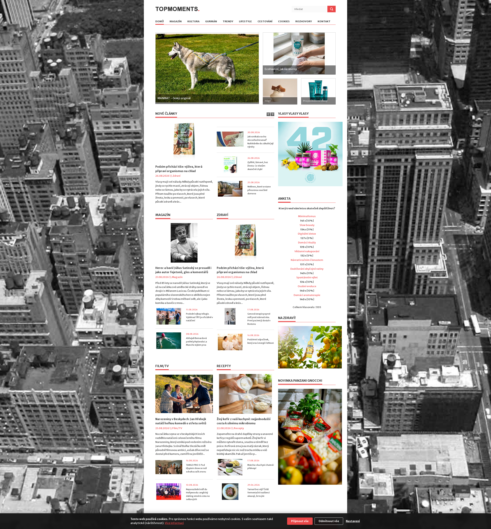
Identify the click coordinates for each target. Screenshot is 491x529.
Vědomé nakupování (306, 251)
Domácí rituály (307, 242)
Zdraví (176, 175)
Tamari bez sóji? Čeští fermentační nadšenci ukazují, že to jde (258, 492)
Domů (159, 21)
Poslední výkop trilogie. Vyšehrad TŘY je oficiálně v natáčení (199, 317)
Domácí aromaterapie (307, 295)
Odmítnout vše (329, 521)
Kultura (193, 21)
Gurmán (211, 21)
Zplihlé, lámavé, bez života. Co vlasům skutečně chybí (257, 182)
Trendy (228, 21)
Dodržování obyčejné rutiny (306, 268)
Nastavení (353, 521)
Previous (158, 67)
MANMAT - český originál (174, 98)
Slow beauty (307, 225)
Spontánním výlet (307, 277)
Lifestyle (245, 21)
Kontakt (324, 21)
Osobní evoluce (307, 286)
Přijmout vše (300, 521)
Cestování (265, 21)
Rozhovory (303, 21)
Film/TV (177, 428)
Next (255, 67)
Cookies (284, 21)
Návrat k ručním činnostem (307, 260)
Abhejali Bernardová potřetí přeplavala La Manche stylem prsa (196, 341)
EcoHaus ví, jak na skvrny (281, 69)
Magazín (176, 21)
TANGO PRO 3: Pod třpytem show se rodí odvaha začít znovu (196, 468)
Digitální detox (307, 233)
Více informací (174, 523)
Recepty (239, 428)
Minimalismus (307, 216)
